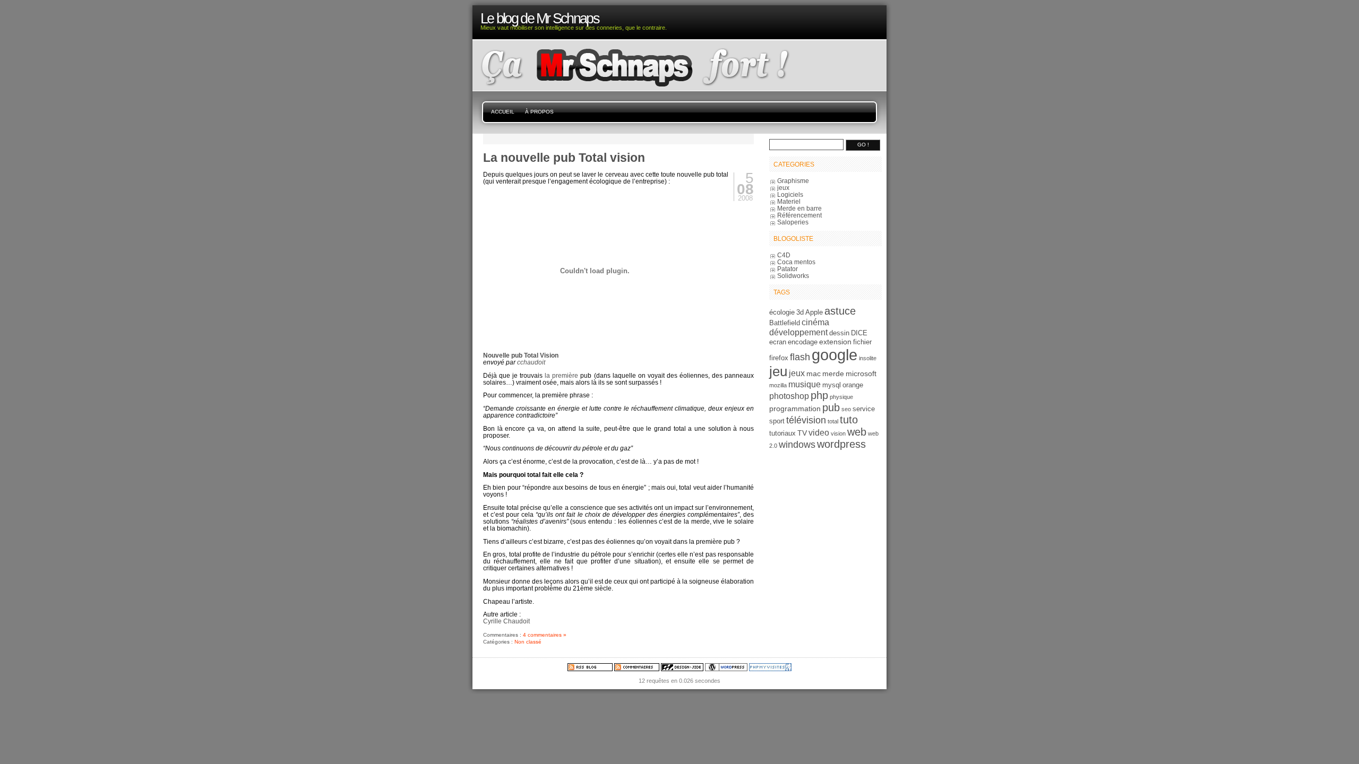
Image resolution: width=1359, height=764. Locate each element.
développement (798, 332)
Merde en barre (799, 208)
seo (846, 409)
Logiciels (790, 194)
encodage (803, 342)
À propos (539, 112)
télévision (806, 420)
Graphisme (793, 180)
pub (831, 407)
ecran (777, 342)
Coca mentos (796, 261)
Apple (814, 312)
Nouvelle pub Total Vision (520, 355)
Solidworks (793, 275)
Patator (787, 268)
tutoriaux (782, 433)
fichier (862, 342)
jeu (778, 371)
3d (800, 312)
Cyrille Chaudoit (506, 621)
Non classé (527, 642)
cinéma (815, 322)
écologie (782, 312)
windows (797, 444)
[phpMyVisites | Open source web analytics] (770, 669)
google (834, 354)
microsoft (861, 373)
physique (841, 397)
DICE (859, 333)
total (833, 421)
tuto (849, 420)
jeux (783, 187)
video (818, 432)
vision (838, 433)
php (819, 395)
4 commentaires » (544, 635)
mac (813, 373)
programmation (795, 408)
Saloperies (792, 222)
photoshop (789, 396)
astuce (840, 311)
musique (804, 384)
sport (777, 421)
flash (800, 357)
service (864, 409)
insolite (867, 358)
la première (561, 375)
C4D (783, 254)
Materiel (789, 201)
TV (802, 433)
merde (833, 373)
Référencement (799, 215)
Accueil (502, 112)
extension (835, 341)
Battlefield (784, 323)
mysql (831, 385)
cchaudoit (531, 362)
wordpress (841, 444)
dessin (839, 333)
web (856, 432)
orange (852, 385)
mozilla (778, 385)
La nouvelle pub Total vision (564, 157)
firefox (778, 358)
